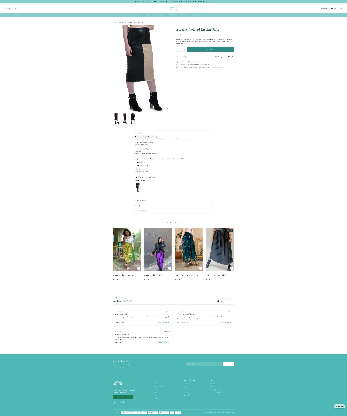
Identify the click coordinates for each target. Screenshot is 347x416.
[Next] (167, 68)
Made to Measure (192, 15)
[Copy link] (232, 56)
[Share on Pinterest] (228, 56)
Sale (204, 15)
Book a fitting (186, 393)
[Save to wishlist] (138, 268)
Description (139, 133)
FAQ (211, 399)
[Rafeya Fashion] (173, 8)
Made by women (187, 399)
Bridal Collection (159, 387)
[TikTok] (123, 402)
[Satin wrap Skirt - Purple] (158, 249)
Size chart (138, 205)
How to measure (140, 200)
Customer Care (214, 387)
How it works (186, 384)
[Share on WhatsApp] (221, 56)
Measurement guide (188, 387)
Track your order (215, 396)
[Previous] (116, 68)
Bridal (180, 15)
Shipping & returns (141, 211)
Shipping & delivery (215, 390)
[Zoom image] (167, 109)
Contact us (213, 384)
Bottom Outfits (122, 22)
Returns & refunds (215, 393)
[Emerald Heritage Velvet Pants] (189, 249)
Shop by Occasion (167, 15)
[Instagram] (114, 402)
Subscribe (228, 364)
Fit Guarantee (186, 396)
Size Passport (186, 390)
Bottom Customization (149, 137)
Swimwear (152, 15)
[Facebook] (119, 402)
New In (143, 15)
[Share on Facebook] (225, 56)
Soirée (156, 390)
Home (114, 22)
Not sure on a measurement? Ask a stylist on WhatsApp (194, 64)
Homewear (158, 393)
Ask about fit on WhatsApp (124, 397)
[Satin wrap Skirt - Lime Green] (127, 249)
